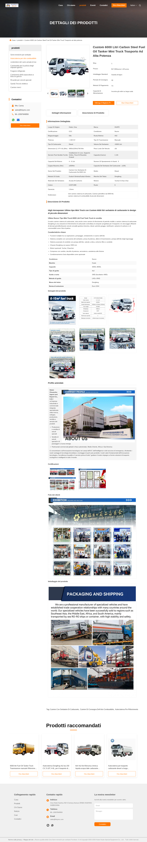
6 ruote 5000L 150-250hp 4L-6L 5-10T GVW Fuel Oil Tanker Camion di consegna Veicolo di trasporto (56, 767)
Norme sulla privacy (15, 839)
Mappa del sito (28, 839)
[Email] (18, 119)
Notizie (16, 811)
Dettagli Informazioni (61, 113)
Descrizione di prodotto (93, 113)
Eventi (92, 5)
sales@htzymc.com (22, 110)
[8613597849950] (52, 826)
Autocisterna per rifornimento (126, 709)
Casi (16, 815)
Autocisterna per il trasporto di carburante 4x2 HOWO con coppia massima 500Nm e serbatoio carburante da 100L (121, 767)
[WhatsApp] (13, 119)
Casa (61, 5)
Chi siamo (71, 5)
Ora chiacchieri (119, 5)
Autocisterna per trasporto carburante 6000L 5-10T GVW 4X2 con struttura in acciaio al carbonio (88, 767)
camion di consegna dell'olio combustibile (97, 709)
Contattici (104, 5)
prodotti (83, 5)
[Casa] (11, 5)
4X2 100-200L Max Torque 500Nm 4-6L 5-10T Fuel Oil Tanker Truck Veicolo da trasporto (23, 767)
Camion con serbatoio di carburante (64, 709)
